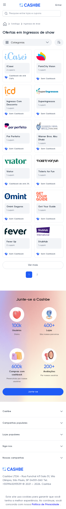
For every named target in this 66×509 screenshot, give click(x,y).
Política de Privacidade (46, 504)
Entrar (58, 5)
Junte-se (33, 392)
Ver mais (33, 265)
